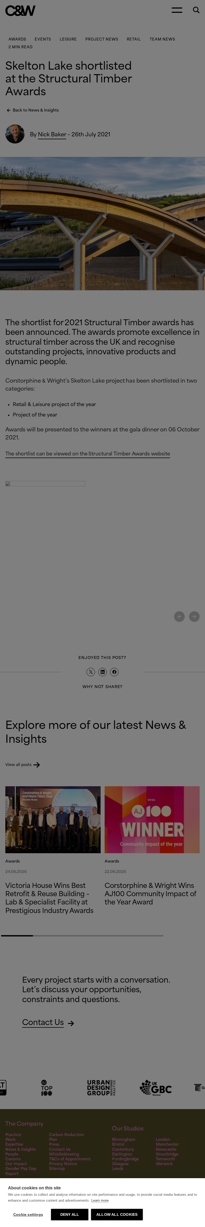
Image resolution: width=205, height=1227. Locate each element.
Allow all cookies (116, 1215)
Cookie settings (28, 1215)
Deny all (69, 1215)
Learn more (100, 1200)
